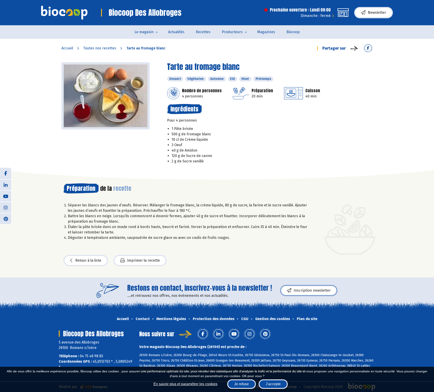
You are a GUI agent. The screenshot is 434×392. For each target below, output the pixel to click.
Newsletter (377, 12)
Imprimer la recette (143, 260)
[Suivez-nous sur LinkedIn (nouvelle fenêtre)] (5, 184)
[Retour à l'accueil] (64, 13)
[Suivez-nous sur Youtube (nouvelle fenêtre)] (5, 196)
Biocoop (293, 32)
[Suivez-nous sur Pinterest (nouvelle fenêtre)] (5, 218)
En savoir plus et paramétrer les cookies (185, 384)
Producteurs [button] (232, 32)
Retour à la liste (88, 260)
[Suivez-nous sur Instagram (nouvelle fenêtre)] (5, 207)
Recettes (203, 32)
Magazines (266, 32)
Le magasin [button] (143, 32)
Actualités (176, 32)
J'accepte (273, 384)
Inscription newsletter (312, 290)
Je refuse (241, 384)
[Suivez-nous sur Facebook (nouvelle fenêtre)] (5, 173)
